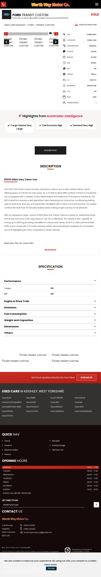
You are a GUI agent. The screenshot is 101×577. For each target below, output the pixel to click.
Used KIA (78, 402)
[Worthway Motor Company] (50, 5)
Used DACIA (80, 398)
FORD (31, 25)
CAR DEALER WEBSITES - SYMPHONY (80, 551)
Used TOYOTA (32, 411)
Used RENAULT (56, 407)
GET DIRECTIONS (10, 500)
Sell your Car (57, 450)
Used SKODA (7, 411)
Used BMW (31, 398)
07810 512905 (29, 529)
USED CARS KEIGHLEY (15, 25)
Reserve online (11, 450)
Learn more (50, 564)
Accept (51, 568)
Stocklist (56, 441)
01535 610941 (29, 525)
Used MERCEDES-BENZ (11, 407)
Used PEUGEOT (32, 407)
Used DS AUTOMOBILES (12, 402)
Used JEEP (54, 402)
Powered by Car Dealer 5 (81, 549)
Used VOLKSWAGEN (83, 411)
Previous (6, 42)
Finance (8, 445)
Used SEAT (79, 407)
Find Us (8, 454)
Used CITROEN (56, 398)
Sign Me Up (86, 378)
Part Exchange (58, 445)
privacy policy (25, 547)
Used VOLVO (7, 416)
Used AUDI (6, 398)
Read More (50, 249)
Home (7, 441)
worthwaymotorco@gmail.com (37, 532)
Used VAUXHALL (57, 411)
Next (56, 42)
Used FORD (31, 402)
